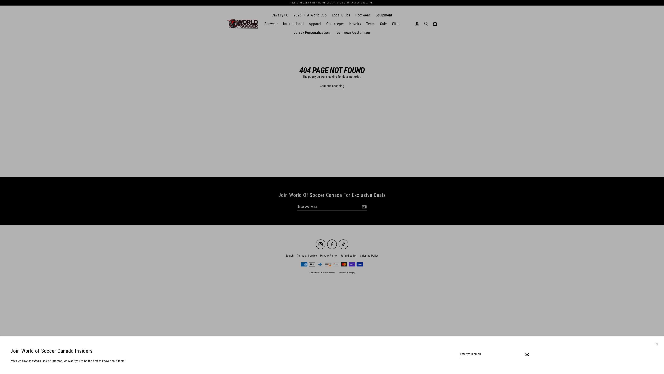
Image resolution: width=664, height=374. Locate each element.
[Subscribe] (526, 354)
